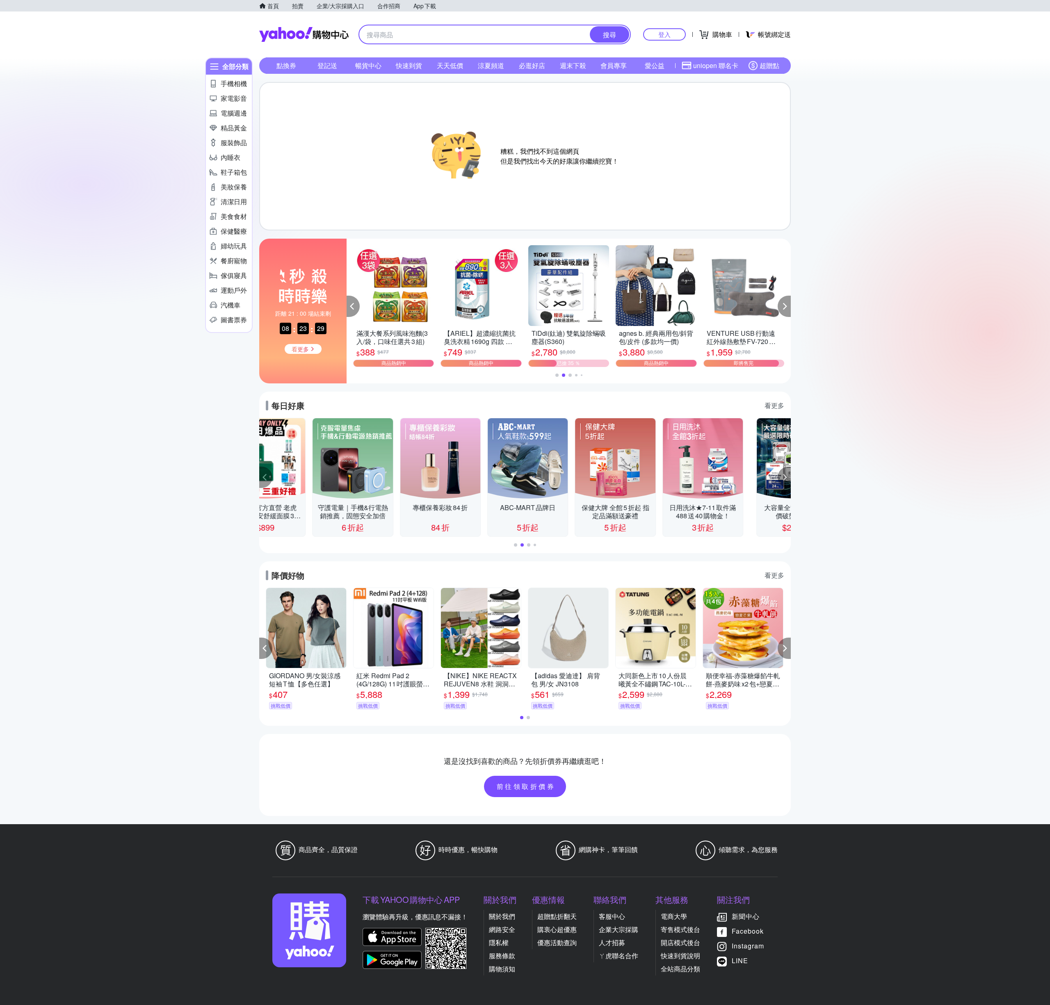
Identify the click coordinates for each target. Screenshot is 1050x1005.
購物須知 (502, 968)
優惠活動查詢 (557, 942)
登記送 (327, 65)
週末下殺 (573, 65)
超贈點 (769, 65)
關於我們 (502, 916)
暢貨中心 (368, 65)
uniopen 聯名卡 (715, 65)
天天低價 (450, 65)
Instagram (748, 945)
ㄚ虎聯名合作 (618, 955)
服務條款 (502, 955)
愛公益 (654, 65)
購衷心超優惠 (557, 929)
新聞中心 (746, 916)
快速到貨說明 (680, 955)
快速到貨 (409, 65)
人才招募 (612, 942)
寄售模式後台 (680, 929)
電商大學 (674, 916)
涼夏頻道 (491, 65)
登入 (664, 34)
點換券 (286, 65)
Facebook (748, 931)
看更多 (774, 405)
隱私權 (499, 942)
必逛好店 (532, 65)
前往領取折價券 (526, 786)
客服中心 (612, 916)
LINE (740, 960)
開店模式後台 (680, 942)
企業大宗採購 (618, 929)
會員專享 (613, 65)
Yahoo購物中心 (304, 34)
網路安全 (502, 929)
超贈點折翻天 (557, 916)
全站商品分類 (680, 968)
